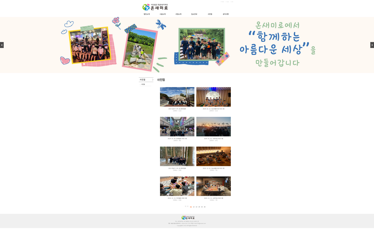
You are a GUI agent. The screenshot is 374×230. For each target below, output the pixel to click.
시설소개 (162, 14)
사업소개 (178, 14)
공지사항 (226, 14)
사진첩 (210, 14)
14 (199, 207)
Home (222, 1)
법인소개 (147, 14)
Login (227, 1)
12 (193, 207)
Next (372, 45)
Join (232, 1)
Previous (2, 45)
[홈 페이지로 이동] (158, 3)
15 (202, 207)
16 (204, 207)
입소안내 (194, 14)
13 (196, 207)
